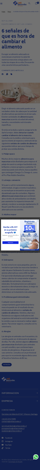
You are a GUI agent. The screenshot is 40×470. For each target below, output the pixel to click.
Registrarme (10, 242)
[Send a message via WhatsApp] (36, 457)
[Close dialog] (38, 221)
